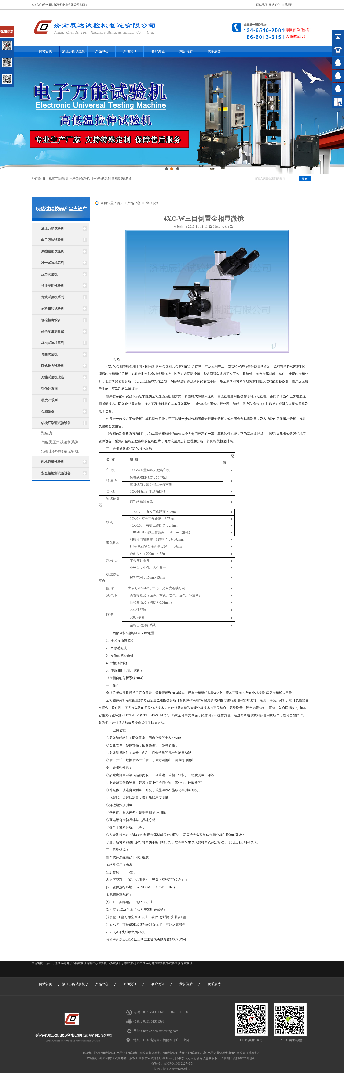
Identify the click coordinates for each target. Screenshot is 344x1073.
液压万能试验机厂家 (192, 1053)
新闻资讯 (129, 51)
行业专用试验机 (52, 285)
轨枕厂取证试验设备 (56, 423)
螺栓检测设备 (51, 320)
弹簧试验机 (159, 963)
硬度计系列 (49, 400)
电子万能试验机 (80, 178)
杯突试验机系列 (52, 343)
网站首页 (45, 51)
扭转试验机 (129, 963)
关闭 (23, 27)
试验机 (188, 963)
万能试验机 (169, 1053)
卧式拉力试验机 (52, 366)
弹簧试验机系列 (52, 297)
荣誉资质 (186, 51)
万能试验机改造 (52, 377)
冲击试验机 (144, 963)
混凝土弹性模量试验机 (60, 451)
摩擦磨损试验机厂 (248, 1053)
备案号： (157, 1063)
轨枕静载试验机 (52, 462)
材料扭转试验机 (52, 308)
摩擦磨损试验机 (121, 178)
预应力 (46, 433)
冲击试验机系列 (100, 178)
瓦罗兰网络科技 (179, 1069)
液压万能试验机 (73, 51)
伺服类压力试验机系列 (60, 442)
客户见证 (158, 51)
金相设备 (47, 411)
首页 (120, 203)
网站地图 (261, 4)
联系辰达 (287, 4)
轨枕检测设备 (174, 963)
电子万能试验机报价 (221, 1053)
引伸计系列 (49, 388)
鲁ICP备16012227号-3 (178, 1063)
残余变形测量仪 (52, 331)
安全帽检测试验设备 (56, 473)
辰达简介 (274, 4)
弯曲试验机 (49, 354)
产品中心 (101, 51)
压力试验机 (49, 274)
